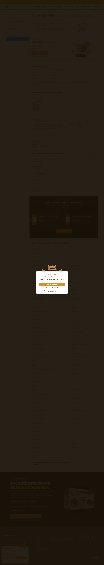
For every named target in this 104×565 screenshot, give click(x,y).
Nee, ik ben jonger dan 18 (52, 287)
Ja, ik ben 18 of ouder (52, 284)
